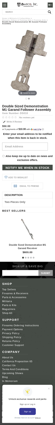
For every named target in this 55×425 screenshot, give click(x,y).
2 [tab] (26, 258)
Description (14, 195)
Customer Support (13, 345)
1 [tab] (23, 258)
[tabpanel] (27, 233)
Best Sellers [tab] (14, 210)
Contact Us (9, 365)
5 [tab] (33, 258)
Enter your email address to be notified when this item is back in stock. (27, 136)
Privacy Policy (11, 333)
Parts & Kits (9, 305)
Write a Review (14, 121)
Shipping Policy (11, 337)
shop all (7, 313)
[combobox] (27, 12)
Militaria (7, 301)
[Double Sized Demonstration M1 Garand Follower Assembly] (26, 98)
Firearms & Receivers (15, 293)
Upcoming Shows (12, 373)
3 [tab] (28, 258)
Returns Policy (11, 341)
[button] (27, 129)
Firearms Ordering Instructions (20, 325)
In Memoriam (10, 381)
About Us (7, 357)
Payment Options (12, 329)
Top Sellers (9, 289)
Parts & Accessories (14, 297)
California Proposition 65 (17, 361)
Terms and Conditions (15, 369)
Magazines (8, 309)
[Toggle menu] (4, 5)
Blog (5, 377)
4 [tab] (31, 258)
